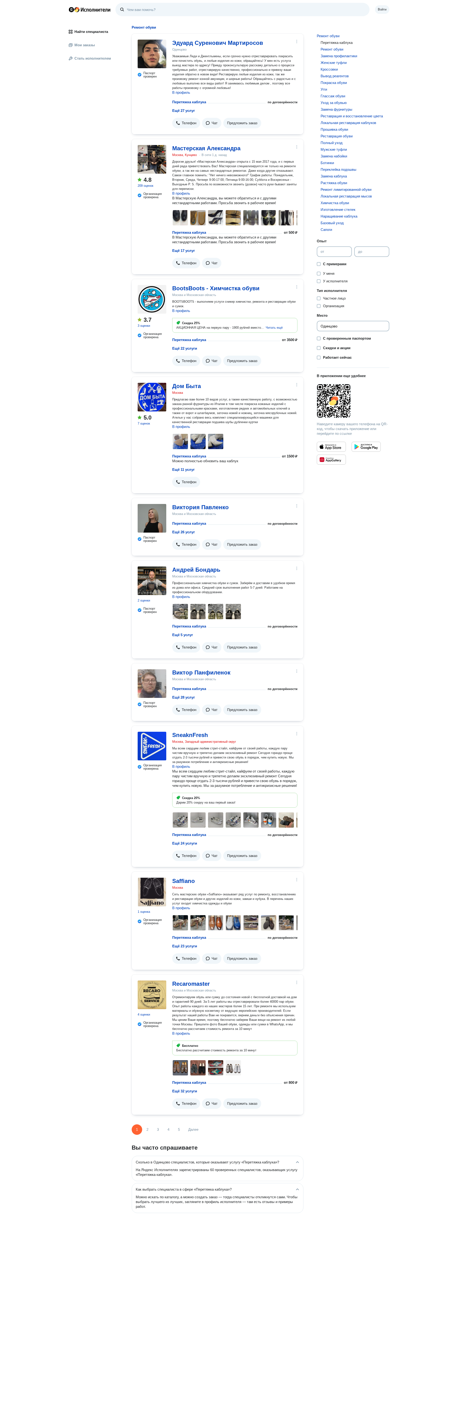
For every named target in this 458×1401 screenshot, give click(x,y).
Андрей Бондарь (196, 569)
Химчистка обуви (335, 203)
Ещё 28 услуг (183, 697)
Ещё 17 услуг (183, 251)
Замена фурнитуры (336, 109)
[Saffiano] (152, 892)
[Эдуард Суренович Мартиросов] (152, 54)
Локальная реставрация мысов (346, 196)
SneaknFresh (190, 735)
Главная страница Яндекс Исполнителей (90, 9)
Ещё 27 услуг (183, 111)
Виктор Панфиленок (201, 672)
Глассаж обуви (333, 96)
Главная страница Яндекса (71, 9)
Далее (193, 1129)
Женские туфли (334, 63)
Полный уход (332, 143)
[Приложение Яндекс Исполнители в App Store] (331, 447)
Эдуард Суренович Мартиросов (217, 43)
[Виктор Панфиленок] (152, 683)
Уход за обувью (334, 103)
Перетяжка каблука (189, 102)
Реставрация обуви (337, 136)
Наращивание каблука (339, 216)
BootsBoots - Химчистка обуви (216, 288)
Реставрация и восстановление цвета (352, 116)
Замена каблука (334, 176)
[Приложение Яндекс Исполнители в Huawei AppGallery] (331, 460)
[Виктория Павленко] (152, 518)
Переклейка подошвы (338, 169)
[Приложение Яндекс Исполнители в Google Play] (366, 447)
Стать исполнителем (92, 58)
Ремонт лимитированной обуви (346, 189)
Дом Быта (186, 386)
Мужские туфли (334, 149)
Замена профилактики (339, 56)
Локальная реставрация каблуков (348, 123)
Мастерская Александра (206, 148)
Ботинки (327, 163)
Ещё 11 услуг (183, 469)
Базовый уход (332, 223)
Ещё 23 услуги (184, 946)
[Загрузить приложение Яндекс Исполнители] (353, 401)
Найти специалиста (91, 32)
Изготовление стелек (338, 210)
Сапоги (326, 230)
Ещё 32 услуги (184, 1091)
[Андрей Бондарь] (152, 580)
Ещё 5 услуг (182, 635)
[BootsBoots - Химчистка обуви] (152, 299)
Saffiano (183, 881)
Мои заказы (84, 45)
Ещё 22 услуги (184, 348)
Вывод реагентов (335, 76)
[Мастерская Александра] (152, 159)
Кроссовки (329, 69)
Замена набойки (334, 156)
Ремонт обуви (328, 36)
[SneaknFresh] (152, 746)
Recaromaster (191, 984)
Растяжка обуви (334, 183)
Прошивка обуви (334, 129)
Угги (324, 89)
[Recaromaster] (152, 995)
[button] (186, 123)
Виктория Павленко (200, 507)
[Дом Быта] (152, 397)
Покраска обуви (334, 83)
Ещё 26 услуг (183, 532)
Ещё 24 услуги (184, 843)
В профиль (181, 92)
